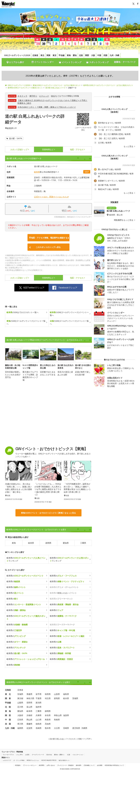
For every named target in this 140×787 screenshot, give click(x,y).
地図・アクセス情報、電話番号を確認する (49, 237)
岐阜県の (25, 575)
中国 (99, 55)
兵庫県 (38, 715)
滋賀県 (66, 715)
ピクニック (44, 96)
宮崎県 (66, 728)
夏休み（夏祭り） (59, 755)
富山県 (29, 707)
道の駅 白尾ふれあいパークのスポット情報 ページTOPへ (71, 739)
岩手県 (38, 694)
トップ (18, 149)
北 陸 (8, 707)
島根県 (57, 719)
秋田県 (48, 694)
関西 (87, 55)
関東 (48, 55)
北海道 (35, 55)
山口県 (38, 719)
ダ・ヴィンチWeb (18, 760)
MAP (87, 171)
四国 (105, 55)
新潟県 (38, 702)
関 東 (8, 698)
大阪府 (20, 715)
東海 (69, 55)
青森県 (29, 694)
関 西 (8, 715)
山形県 (57, 694)
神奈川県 (30, 698)
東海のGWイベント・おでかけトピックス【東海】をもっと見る (48, 512)
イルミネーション (77, 755)
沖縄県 (84, 728)
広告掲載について (89, 765)
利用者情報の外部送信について (114, 765)
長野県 (29, 702)
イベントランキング (71, 62)
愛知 (75, 55)
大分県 (57, 728)
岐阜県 (9, 128)
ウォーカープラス (8, 755)
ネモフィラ (22, 96)
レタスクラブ (7, 760)
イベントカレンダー (44, 61)
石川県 (20, 707)
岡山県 (29, 719)
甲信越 (62, 55)
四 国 (8, 724)
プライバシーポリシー (30, 765)
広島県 (20, 719)
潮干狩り (33, 96)
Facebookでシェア (68, 287)
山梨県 (20, 702)
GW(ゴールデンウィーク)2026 (17, 55)
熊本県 (48, 728)
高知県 (48, 724)
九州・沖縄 (114, 55)
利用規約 (18, 765)
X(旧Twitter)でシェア (33, 287)
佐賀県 (29, 728)
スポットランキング (99, 62)
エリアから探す (16, 62)
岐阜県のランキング (26, 559)
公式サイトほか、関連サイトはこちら (50, 196)
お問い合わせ (51, 765)
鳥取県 (48, 719)
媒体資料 (78, 765)
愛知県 (66, 543)
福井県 (38, 707)
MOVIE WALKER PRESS (48, 760)
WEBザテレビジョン (33, 760)
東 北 (8, 694)
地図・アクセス (76, 149)
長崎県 (38, 728)
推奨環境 (41, 765)
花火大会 (49, 755)
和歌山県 (58, 715)
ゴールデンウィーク (38, 755)
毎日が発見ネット (64, 760)
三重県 (83, 543)
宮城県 (20, 694)
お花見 (27, 755)
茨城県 (75, 698)
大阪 (93, 55)
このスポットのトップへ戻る (48, 247)
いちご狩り (19, 755)
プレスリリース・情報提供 (65, 765)
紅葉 (68, 755)
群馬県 (57, 698)
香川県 (20, 724)
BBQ (53, 96)
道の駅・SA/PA (15, 138)
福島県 (66, 694)
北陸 (81, 55)
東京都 (20, 698)
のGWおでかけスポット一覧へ (22, 312)
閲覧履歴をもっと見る (124, 220)
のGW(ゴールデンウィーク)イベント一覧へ (69, 313)
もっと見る (129, 146)
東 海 (8, 711)
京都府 (29, 715)
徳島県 (38, 724)
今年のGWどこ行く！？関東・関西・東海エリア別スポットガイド (47, 107)
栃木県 (66, 698)
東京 (54, 55)
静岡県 (48, 543)
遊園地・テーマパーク (125, 61)
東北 (42, 55)
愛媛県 (29, 724)
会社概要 (99, 765)
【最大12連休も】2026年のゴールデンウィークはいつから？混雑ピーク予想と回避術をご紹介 (52, 101)
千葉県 (38, 698)
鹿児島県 (76, 728)
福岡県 (20, 728)
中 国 (8, 719)
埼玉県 (48, 698)
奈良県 (48, 715)
